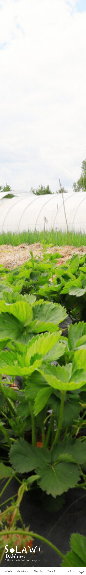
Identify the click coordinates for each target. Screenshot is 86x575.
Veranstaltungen (53, 571)
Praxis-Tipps (69, 571)
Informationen (22, 571)
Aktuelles (9, 571)
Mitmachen (38, 571)
